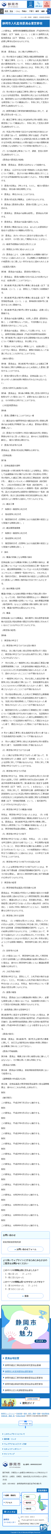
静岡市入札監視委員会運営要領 (19, 1371)
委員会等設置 (12, 1358)
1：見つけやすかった (14, 1285)
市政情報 (19, 1413)
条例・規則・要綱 (30, 1413)
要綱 (38, 1413)
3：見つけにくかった (14, 1289)
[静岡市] (10, 4)
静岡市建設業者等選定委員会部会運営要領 (24, 1384)
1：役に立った (11, 1274)
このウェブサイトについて (14, 1434)
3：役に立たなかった (14, 1277)
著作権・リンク (10, 1439)
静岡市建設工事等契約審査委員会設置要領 (24, 1378)
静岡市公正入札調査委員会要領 (19, 1390)
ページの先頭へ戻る (25, 1424)
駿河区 (28, 1503)
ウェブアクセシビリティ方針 (15, 1444)
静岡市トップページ (8, 1413)
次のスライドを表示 (49, 11)
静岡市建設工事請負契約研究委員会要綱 (23, 1365)
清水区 (28, 1509)
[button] (30, 4)
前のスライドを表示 (2, 11)
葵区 (28, 1497)
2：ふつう (27, 1274)
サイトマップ (9, 1454)
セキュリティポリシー (12, 1449)
